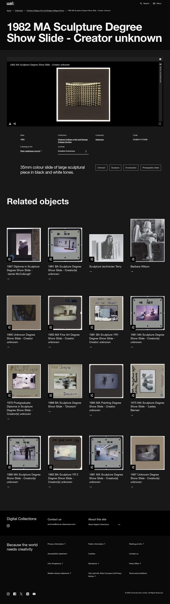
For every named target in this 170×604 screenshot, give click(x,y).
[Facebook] (14, 594)
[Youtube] (34, 594)
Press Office (134, 563)
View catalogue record (30, 151)
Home (9, 10)
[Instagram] (8, 525)
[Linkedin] (27, 594)
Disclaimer (92, 563)
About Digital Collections (98, 524)
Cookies (91, 553)
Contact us (133, 553)
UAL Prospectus (54, 563)
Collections (19, 10)
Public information (96, 544)
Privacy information (56, 544)
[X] (21, 594)
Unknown (100, 139)
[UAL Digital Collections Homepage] (10, 3)
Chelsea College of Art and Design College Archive (45, 10)
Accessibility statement (57, 553)
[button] (144, 3)
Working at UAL (135, 544)
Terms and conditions (138, 573)
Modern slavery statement (58, 573)
